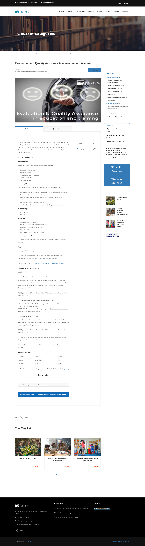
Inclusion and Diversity (114, 117)
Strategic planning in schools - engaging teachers (58, 459)
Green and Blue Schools (28, 458)
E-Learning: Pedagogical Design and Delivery (87, 459)
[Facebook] (21, 417)
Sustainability (111, 100)
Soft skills (110, 94)
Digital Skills (111, 111)
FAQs (108, 11)
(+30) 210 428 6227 (35, 2)
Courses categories (22, 71)
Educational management (38, 71)
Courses (70, 11)
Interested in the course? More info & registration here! (43, 394)
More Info (94, 70)
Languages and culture (114, 91)
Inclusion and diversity (114, 88)
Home (62, 11)
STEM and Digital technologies (116, 97)
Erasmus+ (100, 11)
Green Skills (111, 114)
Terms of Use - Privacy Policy (121, 541)
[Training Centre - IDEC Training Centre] (22, 12)
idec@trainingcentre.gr (48, 2)
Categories (17, 69)
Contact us (125, 11)
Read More (28, 447)
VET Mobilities (80, 11)
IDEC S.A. (29, 541)
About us (116, 11)
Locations (91, 11)
